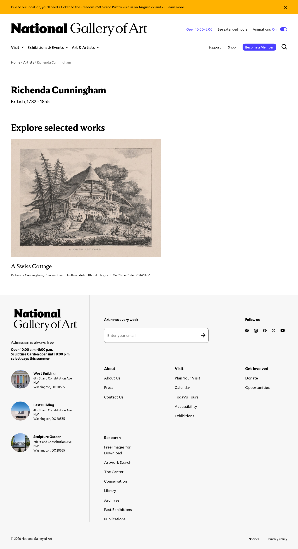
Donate (251, 378)
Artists (28, 62)
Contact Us (113, 397)
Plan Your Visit (187, 378)
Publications (114, 518)
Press (108, 387)
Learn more (175, 7)
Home (15, 62)
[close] (285, 7)
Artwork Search (117, 462)
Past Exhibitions (118, 509)
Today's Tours (187, 397)
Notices (254, 539)
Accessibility (186, 406)
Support (215, 47)
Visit (15, 47)
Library (110, 490)
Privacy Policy (277, 539)
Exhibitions (184, 415)
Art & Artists (83, 47)
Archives (111, 500)
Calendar (182, 387)
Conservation (115, 481)
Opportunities (257, 387)
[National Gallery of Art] (44, 318)
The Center (113, 471)
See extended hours (232, 29)
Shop (232, 47)
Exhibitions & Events (45, 47)
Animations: (265, 29)
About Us (112, 378)
